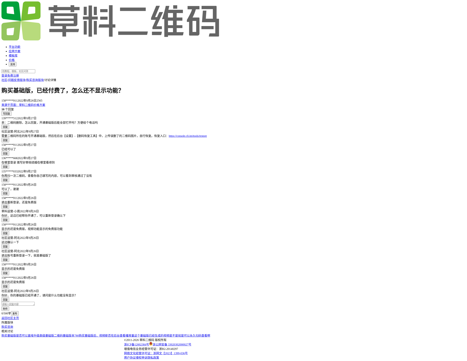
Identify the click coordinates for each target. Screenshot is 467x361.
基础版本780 (71, 335)
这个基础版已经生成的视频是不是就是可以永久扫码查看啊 (172, 335)
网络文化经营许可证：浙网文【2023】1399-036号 (156, 353)
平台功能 (14, 46)
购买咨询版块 (35, 80)
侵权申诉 (141, 357)
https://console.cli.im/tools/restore (188, 135)
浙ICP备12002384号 (136, 344)
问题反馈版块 (17, 80)
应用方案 (14, 51)
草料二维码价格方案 (23, 104)
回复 (5, 127)
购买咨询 (7, 326)
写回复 (6, 113)
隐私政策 (153, 357)
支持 (12, 64)
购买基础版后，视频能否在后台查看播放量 (106, 335)
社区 (4, 80)
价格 (12, 60)
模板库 (13, 55)
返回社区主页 (10, 318)
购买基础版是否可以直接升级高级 (23, 335)
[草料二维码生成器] (110, 39)
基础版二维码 (54, 335)
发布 (14, 313)
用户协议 (130, 357)
